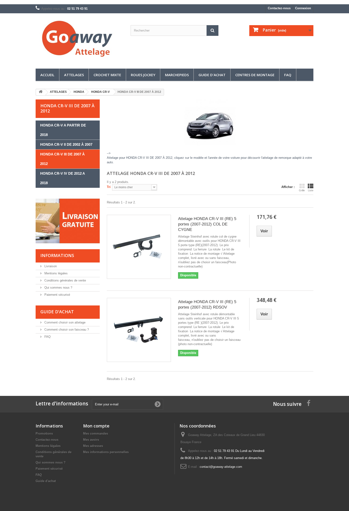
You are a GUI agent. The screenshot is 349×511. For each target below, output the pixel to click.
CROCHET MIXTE (107, 74)
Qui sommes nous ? (57, 287)
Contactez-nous (279, 8)
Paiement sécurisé (56, 294)
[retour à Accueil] (40, 92)
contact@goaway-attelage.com (221, 467)
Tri (109, 187)
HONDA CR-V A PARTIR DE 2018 (63, 130)
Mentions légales (55, 273)
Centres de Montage (254, 74)
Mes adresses (93, 446)
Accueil (47, 74)
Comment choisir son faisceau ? (66, 329)
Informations (57, 255)
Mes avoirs (91, 439)
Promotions (44, 433)
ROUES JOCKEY (143, 74)
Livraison (50, 266)
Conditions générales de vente (64, 280)
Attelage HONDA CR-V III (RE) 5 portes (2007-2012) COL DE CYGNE (207, 224)
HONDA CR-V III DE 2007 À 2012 (62, 159)
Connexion (303, 8)
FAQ (287, 74)
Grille (302, 190)
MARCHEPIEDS (177, 74)
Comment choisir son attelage (64, 322)
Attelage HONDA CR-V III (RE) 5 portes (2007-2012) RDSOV (207, 304)
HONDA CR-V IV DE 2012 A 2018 (62, 178)
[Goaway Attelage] (79, 40)
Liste (310, 190)
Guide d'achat (212, 74)
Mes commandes (95, 433)
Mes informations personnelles (106, 452)
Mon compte (96, 426)
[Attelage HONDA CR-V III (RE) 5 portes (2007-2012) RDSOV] (139, 330)
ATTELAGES (74, 74)
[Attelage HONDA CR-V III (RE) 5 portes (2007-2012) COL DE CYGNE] (139, 247)
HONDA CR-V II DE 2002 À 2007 (66, 144)
